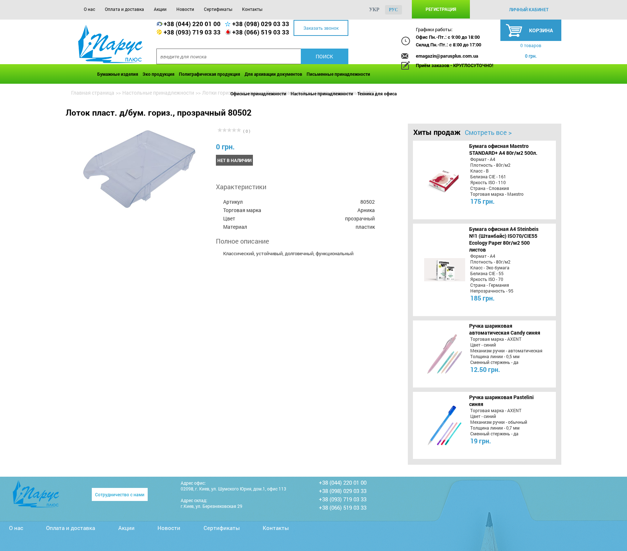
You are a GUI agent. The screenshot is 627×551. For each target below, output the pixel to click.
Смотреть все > (488, 132)
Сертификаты (218, 9)
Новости (185, 9)
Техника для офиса (377, 93)
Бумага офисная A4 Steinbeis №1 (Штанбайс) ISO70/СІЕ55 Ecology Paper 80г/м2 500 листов (503, 239)
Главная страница (92, 92)
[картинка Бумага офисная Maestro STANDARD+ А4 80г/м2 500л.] (437, 180)
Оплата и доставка (124, 9)
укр (374, 9)
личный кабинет (529, 9)
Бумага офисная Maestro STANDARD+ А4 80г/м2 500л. (503, 149)
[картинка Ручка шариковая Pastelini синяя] (437, 425)
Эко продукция (159, 74)
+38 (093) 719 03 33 (192, 32)
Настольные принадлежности (322, 93)
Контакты (252, 9)
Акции (160, 9)
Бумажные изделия (117, 74)
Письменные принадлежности (338, 74)
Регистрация (441, 9)
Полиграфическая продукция (209, 74)
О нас (89, 9)
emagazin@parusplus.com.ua (447, 56)
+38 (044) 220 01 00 (192, 24)
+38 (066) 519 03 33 (260, 32)
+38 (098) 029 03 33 (260, 24)
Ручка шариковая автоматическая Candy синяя (504, 329)
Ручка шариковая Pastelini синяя (501, 400)
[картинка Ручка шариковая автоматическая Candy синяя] (437, 354)
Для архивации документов (273, 74)
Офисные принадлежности (258, 93)
